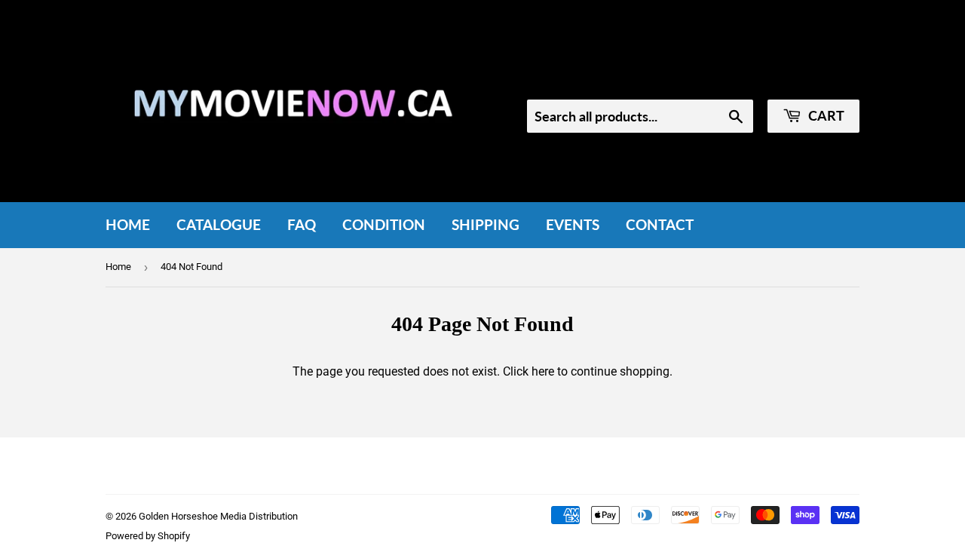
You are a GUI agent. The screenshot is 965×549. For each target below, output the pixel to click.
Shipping (485, 224)
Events (572, 224)
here (543, 371)
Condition (383, 224)
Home (128, 224)
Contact (660, 224)
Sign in (732, 79)
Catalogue (218, 224)
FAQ (301, 224)
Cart (824, 115)
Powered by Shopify (148, 535)
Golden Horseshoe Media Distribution (218, 516)
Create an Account (815, 79)
